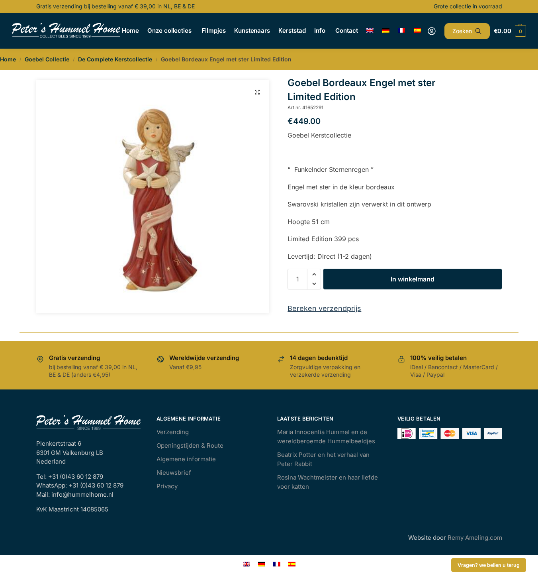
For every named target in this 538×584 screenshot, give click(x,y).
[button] (257, 92)
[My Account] (431, 31)
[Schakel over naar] (370, 31)
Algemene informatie (186, 459)
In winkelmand (412, 279)
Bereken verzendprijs (324, 308)
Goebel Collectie (47, 59)
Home (8, 59)
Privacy (167, 486)
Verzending (173, 432)
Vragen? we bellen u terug (489, 565)
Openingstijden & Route (190, 445)
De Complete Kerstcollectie (115, 59)
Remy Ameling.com (475, 537)
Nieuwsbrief (174, 472)
